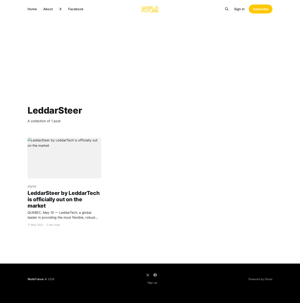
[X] (147, 275)
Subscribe (260, 9)
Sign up (152, 282)
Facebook (75, 9)
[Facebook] (155, 275)
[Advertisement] (150, 48)
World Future (36, 279)
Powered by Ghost (260, 279)
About (48, 9)
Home (32, 9)
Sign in (239, 9)
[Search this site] (226, 9)
